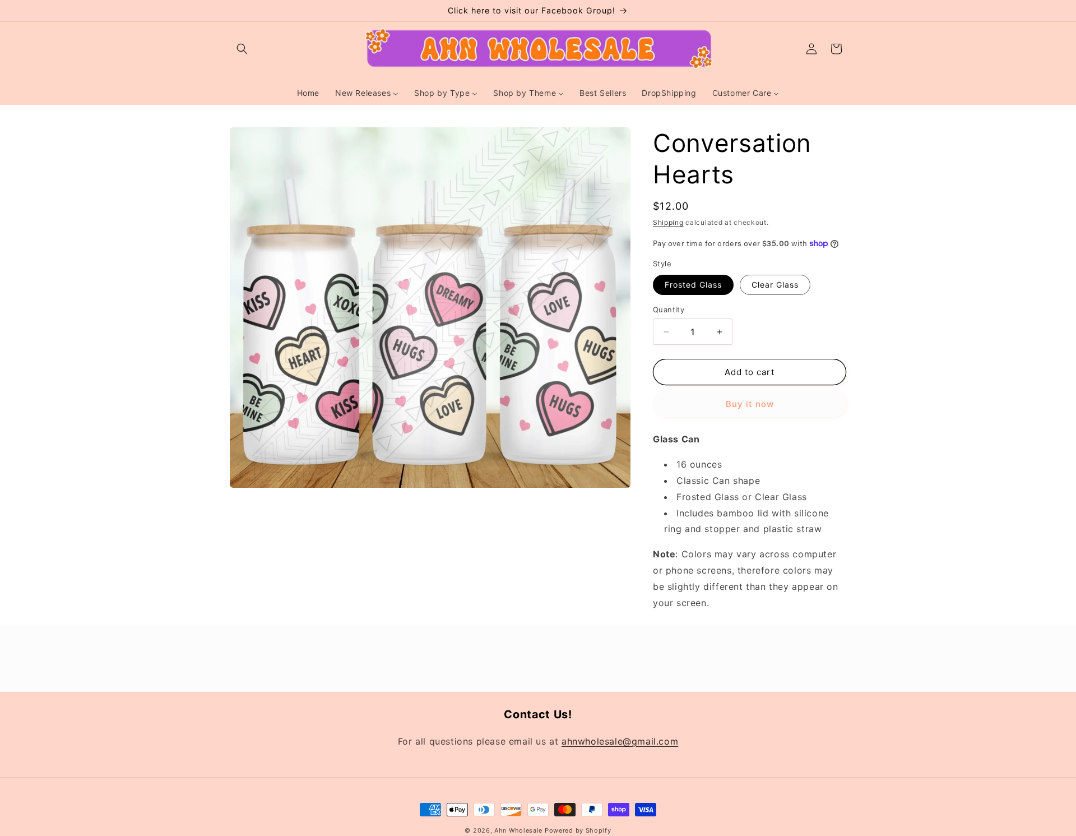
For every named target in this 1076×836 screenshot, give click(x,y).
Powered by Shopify (578, 830)
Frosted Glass (693, 284)
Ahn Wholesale (518, 830)
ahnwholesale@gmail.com (620, 740)
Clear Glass (775, 284)
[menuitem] (308, 93)
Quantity (668, 309)
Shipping (668, 222)
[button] (242, 48)
